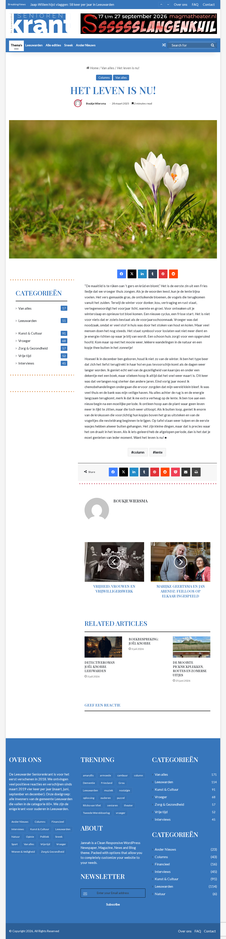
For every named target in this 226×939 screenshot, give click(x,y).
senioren (112, 805)
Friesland (106, 783)
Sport (14, 844)
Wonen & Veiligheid (23, 851)
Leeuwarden (34, 45)
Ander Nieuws (86, 45)
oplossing (88, 798)
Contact (209, 4)
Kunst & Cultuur (30, 333)
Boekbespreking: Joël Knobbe (143, 641)
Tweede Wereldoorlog (96, 812)
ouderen (105, 798)
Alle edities (53, 45)
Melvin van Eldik (42, 4)
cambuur (122, 775)
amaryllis (88, 775)
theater (128, 805)
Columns (104, 77)
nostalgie (124, 790)
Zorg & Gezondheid (33, 348)
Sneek (68, 45)
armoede (105, 775)
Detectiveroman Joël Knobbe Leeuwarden (100, 666)
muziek (108, 790)
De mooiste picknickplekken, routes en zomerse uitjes (190, 668)
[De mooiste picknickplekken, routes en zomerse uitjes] (191, 647)
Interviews (26, 363)
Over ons (180, 4)
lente (158, 452)
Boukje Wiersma (96, 103)
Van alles (107, 68)
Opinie (30, 836)
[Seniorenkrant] (41, 23)
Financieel (58, 821)
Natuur (15, 836)
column (138, 452)
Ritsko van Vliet (92, 805)
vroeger (120, 812)
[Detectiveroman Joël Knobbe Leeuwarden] (103, 647)
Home (94, 68)
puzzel (121, 798)
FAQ (195, 4)
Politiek (44, 836)
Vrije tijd (24, 355)
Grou (122, 783)
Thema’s (16, 45)
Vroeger (24, 340)
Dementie (89, 783)
